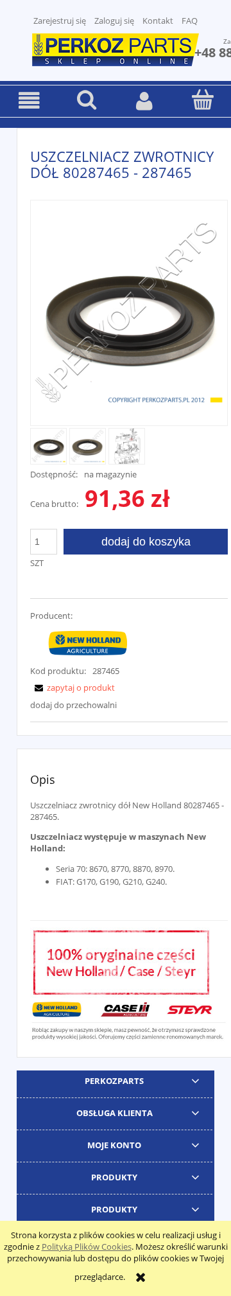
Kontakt (157, 20)
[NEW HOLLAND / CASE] (88, 642)
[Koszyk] (202, 99)
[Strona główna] (115, 48)
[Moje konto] (144, 100)
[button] (29, 100)
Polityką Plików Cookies (87, 1246)
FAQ (190, 20)
